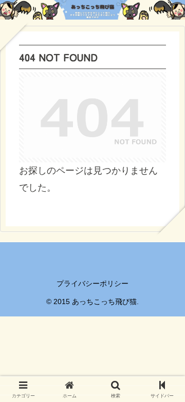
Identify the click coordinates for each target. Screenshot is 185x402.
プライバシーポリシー (92, 283)
